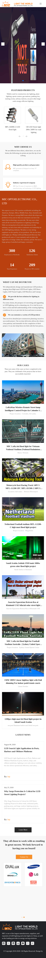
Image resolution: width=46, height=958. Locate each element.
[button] (2, 44)
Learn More (23, 830)
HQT (23, 953)
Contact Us (24, 857)
